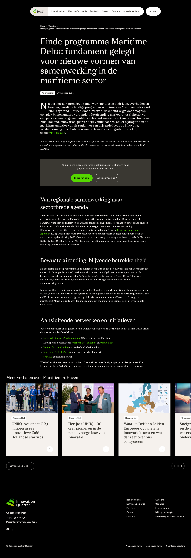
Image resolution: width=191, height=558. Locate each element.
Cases (105, 11)
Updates (52, 26)
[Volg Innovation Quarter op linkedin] (13, 529)
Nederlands (131, 11)
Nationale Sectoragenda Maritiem (62, 338)
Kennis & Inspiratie (77, 11)
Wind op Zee (107, 343)
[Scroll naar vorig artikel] (174, 466)
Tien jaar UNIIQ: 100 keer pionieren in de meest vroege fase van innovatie (86, 430)
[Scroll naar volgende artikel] (182, 466)
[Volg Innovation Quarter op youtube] (7, 529)
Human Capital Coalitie (56, 347)
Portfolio (94, 11)
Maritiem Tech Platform (56, 352)
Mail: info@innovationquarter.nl (21, 522)
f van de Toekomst (86, 343)
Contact (115, 11)
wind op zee (56, 133)
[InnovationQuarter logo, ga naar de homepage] (20, 502)
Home (42, 26)
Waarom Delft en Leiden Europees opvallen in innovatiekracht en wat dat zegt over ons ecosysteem (144, 433)
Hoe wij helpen (58, 11)
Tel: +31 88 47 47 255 (16, 518)
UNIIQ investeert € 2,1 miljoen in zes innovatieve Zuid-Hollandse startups (29, 430)
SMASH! (47, 357)
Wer (73, 343)
